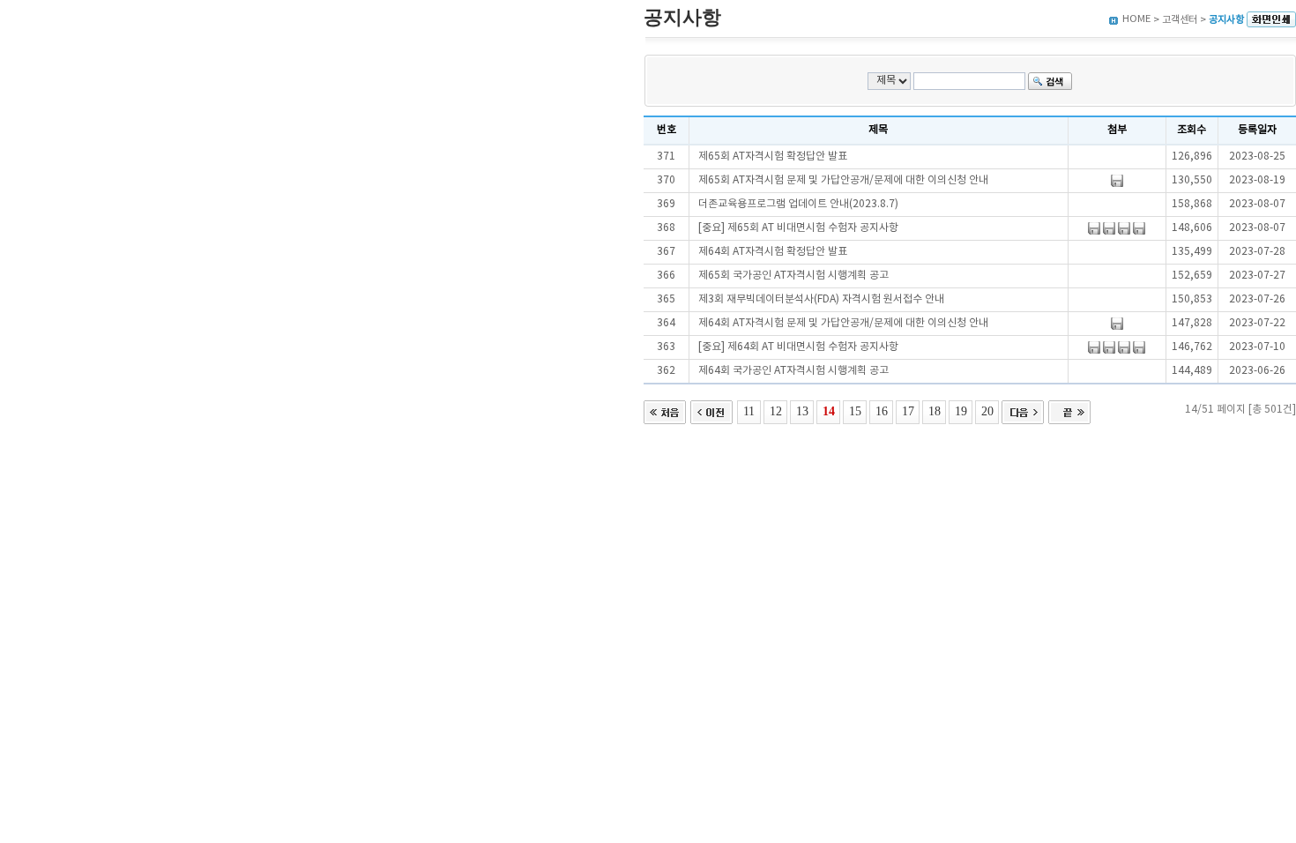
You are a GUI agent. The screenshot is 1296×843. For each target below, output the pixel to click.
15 (855, 411)
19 (961, 411)
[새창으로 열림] (1271, 20)
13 (802, 411)
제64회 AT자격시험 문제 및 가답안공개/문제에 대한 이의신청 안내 (843, 323)
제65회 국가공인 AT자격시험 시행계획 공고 (793, 275)
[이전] (711, 410)
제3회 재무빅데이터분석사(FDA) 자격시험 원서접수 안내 (821, 299)
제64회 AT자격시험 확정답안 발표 (772, 251)
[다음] (1023, 410)
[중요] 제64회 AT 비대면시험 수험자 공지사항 (798, 347)
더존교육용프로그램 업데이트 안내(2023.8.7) (798, 204)
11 (749, 411)
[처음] (665, 410)
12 (776, 411)
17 (908, 411)
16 (881, 411)
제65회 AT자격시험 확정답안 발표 (772, 156)
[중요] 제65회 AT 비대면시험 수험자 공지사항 (798, 228)
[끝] (1069, 410)
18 (934, 411)
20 (987, 411)
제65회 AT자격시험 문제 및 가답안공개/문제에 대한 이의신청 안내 (843, 180)
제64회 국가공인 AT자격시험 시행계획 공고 (793, 371)
